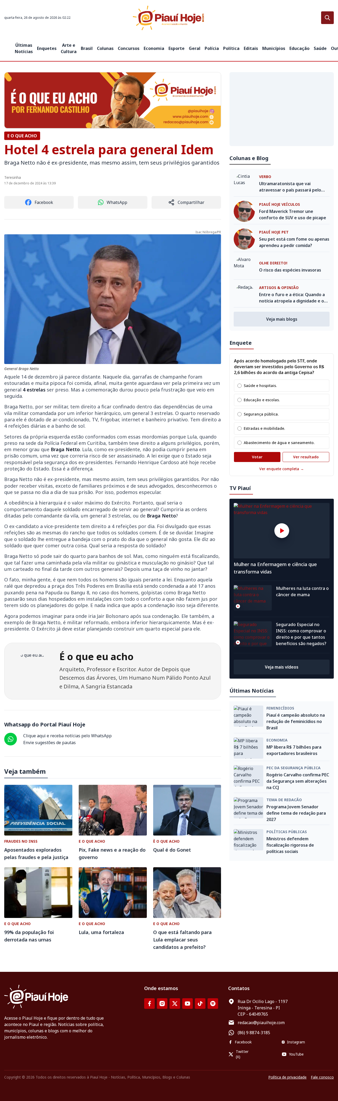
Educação (299, 48)
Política (231, 48)
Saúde (320, 48)
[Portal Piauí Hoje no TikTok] (200, 1003)
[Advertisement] (281, 109)
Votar (257, 456)
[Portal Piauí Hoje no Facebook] (149, 1003)
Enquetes (47, 48)
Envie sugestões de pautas (49, 742)
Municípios (273, 48)
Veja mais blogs (281, 319)
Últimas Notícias (24, 48)
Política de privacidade (287, 1077)
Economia (154, 48)
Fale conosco (322, 1077)
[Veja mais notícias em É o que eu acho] (112, 100)
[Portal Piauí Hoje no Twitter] (175, 1003)
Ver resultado (306, 456)
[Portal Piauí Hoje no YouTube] (187, 1003)
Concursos (128, 48)
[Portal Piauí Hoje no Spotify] (213, 1003)
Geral (194, 48)
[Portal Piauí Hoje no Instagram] (162, 1003)
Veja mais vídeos (281, 667)
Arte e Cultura (69, 48)
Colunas (105, 48)
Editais (251, 48)
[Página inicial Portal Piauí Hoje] (169, 17)
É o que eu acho (96, 656)
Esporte (176, 48)
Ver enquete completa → (281, 468)
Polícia (212, 48)
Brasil (87, 48)
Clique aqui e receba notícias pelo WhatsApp (67, 736)
